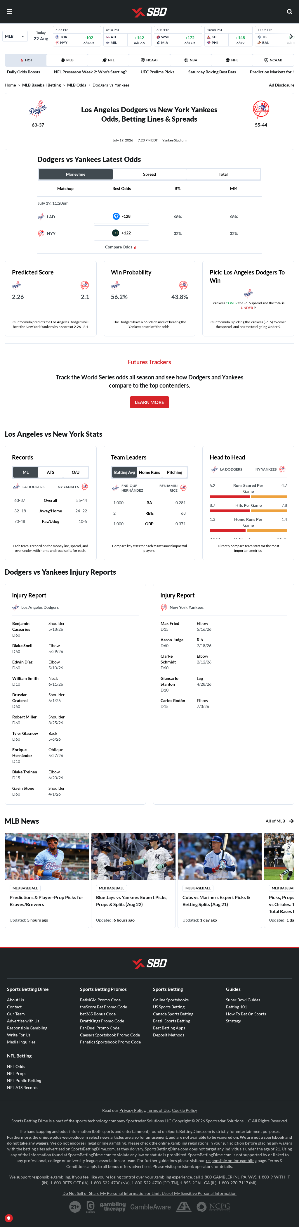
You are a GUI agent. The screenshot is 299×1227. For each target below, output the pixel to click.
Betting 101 (236, 1006)
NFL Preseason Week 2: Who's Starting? (90, 71)
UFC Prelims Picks (157, 71)
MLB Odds (76, 84)
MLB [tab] (70, 60)
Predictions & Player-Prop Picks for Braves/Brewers (47, 900)
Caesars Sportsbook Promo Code (110, 1034)
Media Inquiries (21, 1041)
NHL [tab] (234, 60)
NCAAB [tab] (276, 60)
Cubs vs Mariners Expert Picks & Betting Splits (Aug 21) (216, 900)
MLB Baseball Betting (41, 84)
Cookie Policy (184, 1110)
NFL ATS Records (22, 1087)
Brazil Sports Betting (171, 1020)
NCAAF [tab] (152, 60)
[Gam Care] (90, 1207)
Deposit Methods (168, 1034)
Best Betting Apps (169, 1027)
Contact (14, 1006)
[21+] (75, 1207)
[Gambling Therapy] (113, 1207)
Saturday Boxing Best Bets (212, 71)
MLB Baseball (25, 888)
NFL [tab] (111, 60)
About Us (15, 999)
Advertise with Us (23, 1020)
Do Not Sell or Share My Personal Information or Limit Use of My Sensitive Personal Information (149, 1193)
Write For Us (18, 1034)
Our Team (16, 1013)
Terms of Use (158, 1110)
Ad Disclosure (281, 84)
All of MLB (275, 820)
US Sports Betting (169, 1006)
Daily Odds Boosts (23, 71)
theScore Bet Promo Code (103, 1006)
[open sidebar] (9, 11)
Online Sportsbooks (171, 999)
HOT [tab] (26, 62)
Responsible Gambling (27, 1027)
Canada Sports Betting (173, 1013)
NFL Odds (16, 1066)
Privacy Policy (132, 1110)
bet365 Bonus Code (98, 1013)
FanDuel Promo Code (99, 1027)
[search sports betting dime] (289, 12)
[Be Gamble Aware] (151, 1206)
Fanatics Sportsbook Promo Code (110, 1041)
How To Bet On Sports (246, 1013)
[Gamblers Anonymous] (183, 1207)
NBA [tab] (193, 60)
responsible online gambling (231, 1160)
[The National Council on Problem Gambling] (213, 1207)
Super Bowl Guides (243, 999)
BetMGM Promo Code (100, 999)
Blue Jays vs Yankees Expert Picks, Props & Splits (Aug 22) (132, 900)
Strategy (233, 1020)
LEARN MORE (149, 402)
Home (10, 84)
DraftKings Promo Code (102, 1020)
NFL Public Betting (24, 1080)
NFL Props (16, 1073)
